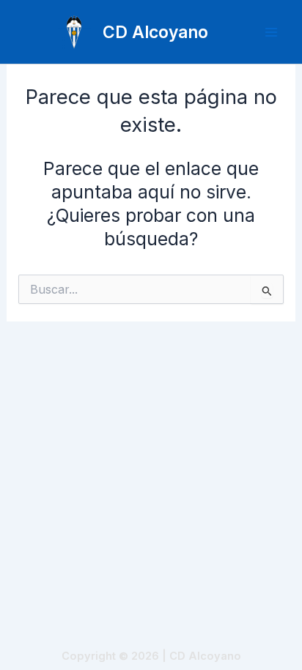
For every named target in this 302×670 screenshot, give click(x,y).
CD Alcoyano (155, 32)
